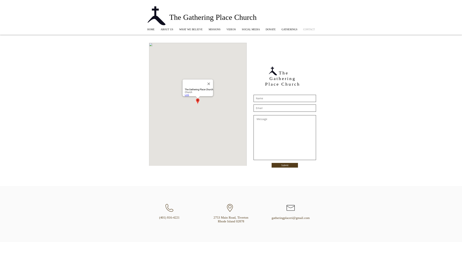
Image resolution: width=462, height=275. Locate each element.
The (283, 72)
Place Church (282, 84)
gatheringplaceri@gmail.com (291, 218)
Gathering (282, 78)
